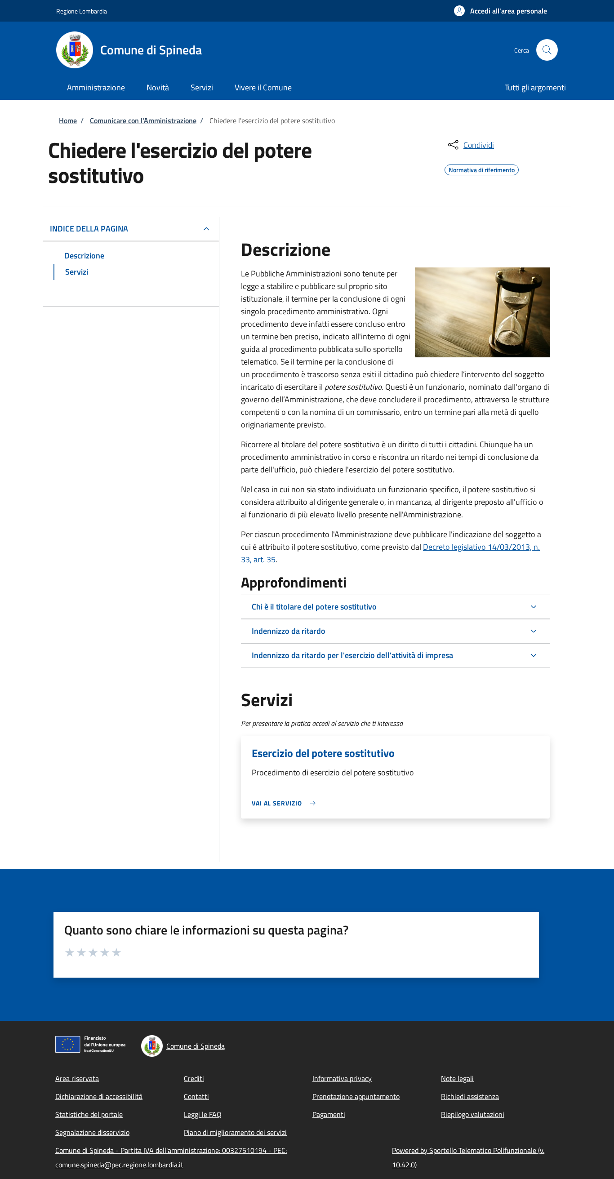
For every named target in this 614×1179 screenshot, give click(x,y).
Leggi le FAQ (203, 1114)
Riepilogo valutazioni (472, 1114)
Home (68, 120)
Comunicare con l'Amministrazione (143, 120)
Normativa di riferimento (482, 168)
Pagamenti (328, 1114)
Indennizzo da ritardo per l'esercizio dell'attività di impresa (352, 655)
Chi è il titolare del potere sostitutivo (314, 607)
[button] (500, 11)
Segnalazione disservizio (92, 1132)
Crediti (194, 1078)
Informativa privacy (342, 1078)
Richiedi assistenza (470, 1096)
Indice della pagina (89, 228)
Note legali (457, 1078)
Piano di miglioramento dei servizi (235, 1132)
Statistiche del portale (89, 1114)
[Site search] (547, 50)
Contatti (196, 1096)
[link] (286, 803)
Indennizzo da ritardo (288, 631)
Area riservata (77, 1078)
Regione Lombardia (81, 11)
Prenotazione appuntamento (356, 1096)
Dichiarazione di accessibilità (98, 1096)
